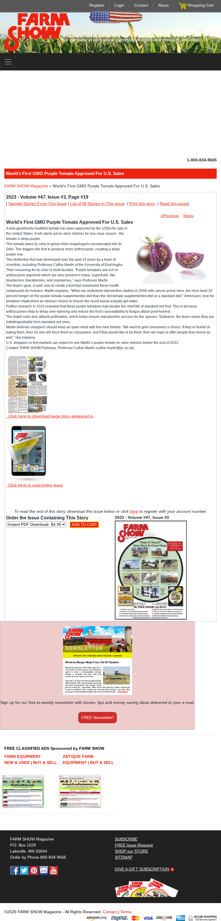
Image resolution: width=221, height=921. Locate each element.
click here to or (109, 474)
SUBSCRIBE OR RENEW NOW (110, 461)
